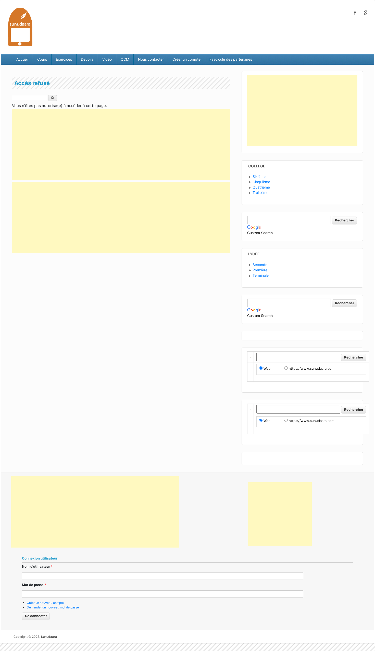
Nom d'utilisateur (37, 566)
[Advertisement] (121, 144)
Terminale (261, 275)
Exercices (64, 59)
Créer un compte (186, 59)
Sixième (259, 176)
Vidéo (107, 59)
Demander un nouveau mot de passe (53, 607)
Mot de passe (34, 585)
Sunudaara (49, 637)
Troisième (260, 192)
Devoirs (87, 59)
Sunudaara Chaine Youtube (365, 13)
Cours (42, 59)
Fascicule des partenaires (230, 59)
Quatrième (261, 187)
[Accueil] (20, 26)
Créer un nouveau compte (45, 603)
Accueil (22, 59)
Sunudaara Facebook (355, 13)
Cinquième (261, 182)
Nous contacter (151, 59)
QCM (125, 59)
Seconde (260, 264)
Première (260, 270)
